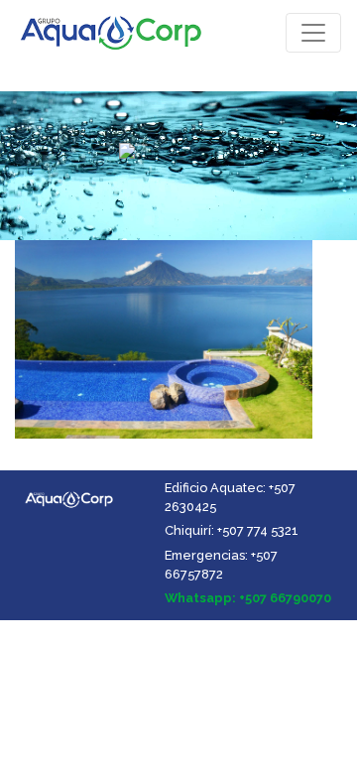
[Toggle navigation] (313, 33)
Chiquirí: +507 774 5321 (231, 530)
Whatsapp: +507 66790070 (248, 597)
